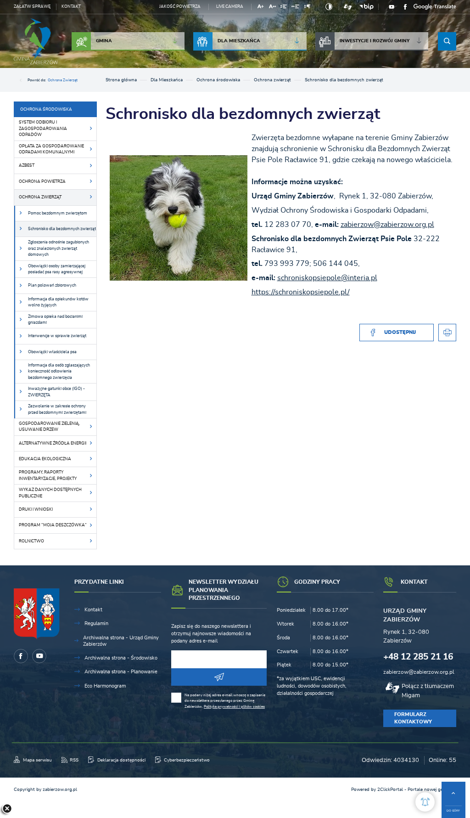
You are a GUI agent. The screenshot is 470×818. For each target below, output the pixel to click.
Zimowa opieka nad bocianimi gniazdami (55, 320)
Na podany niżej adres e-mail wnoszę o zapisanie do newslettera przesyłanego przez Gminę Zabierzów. (225, 701)
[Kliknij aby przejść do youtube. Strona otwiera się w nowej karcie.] (391, 7)
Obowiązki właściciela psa (52, 352)
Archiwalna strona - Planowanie (120, 671)
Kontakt (71, 7)
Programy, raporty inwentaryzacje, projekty (48, 475)
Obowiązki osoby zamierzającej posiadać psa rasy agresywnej (56, 269)
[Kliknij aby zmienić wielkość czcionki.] (261, 7)
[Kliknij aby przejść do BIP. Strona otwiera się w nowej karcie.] (366, 7)
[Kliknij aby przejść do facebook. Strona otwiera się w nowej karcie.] (405, 7)
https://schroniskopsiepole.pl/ (301, 292)
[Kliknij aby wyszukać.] (447, 41)
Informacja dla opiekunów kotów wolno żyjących (58, 302)
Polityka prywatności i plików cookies (234, 707)
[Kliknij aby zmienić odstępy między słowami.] (295, 7)
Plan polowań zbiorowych (52, 285)
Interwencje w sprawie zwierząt (57, 336)
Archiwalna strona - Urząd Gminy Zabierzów (121, 641)
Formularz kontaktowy (413, 718)
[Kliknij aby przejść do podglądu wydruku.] (447, 333)
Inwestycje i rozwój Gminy (374, 41)
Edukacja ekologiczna (45, 459)
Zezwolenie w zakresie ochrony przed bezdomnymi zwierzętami (57, 409)
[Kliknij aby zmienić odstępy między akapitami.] (307, 7)
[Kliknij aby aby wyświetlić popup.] (425, 802)
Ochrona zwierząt (63, 80)
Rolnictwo (31, 541)
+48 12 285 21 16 (418, 657)
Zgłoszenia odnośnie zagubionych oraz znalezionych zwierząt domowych (58, 248)
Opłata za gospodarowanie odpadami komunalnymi (51, 149)
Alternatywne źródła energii (52, 443)
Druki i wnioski (36, 510)
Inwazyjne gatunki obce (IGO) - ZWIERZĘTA (56, 392)
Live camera (229, 7)
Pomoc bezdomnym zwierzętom (57, 213)
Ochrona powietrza (42, 182)
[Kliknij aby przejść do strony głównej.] (36, 41)
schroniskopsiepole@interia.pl (327, 278)
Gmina (104, 41)
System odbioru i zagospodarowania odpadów (43, 128)
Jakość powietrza (180, 7)
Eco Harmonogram (105, 685)
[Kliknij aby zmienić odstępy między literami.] (272, 7)
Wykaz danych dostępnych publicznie (50, 493)
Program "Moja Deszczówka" (53, 525)
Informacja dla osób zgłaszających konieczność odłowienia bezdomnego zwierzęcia (59, 371)
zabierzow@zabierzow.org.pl (387, 224)
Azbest (26, 166)
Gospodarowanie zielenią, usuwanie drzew (49, 427)
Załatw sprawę (32, 7)
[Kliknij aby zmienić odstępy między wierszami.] (284, 7)
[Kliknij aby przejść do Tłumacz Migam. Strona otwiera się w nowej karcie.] (348, 7)
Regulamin (96, 623)
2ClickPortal (390, 789)
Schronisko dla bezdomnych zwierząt (62, 229)
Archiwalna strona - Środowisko (120, 657)
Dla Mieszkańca (239, 41)
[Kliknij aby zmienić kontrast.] (329, 7)
